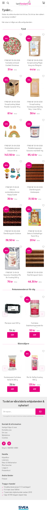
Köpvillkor (5, 457)
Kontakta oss (7, 430)
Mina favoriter (7, 465)
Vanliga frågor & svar (9, 427)
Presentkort (6, 470)
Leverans (5, 460)
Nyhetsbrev (6, 435)
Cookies (5, 438)
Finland (4, 479)
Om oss (4, 433)
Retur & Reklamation (9, 463)
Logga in (5, 468)
